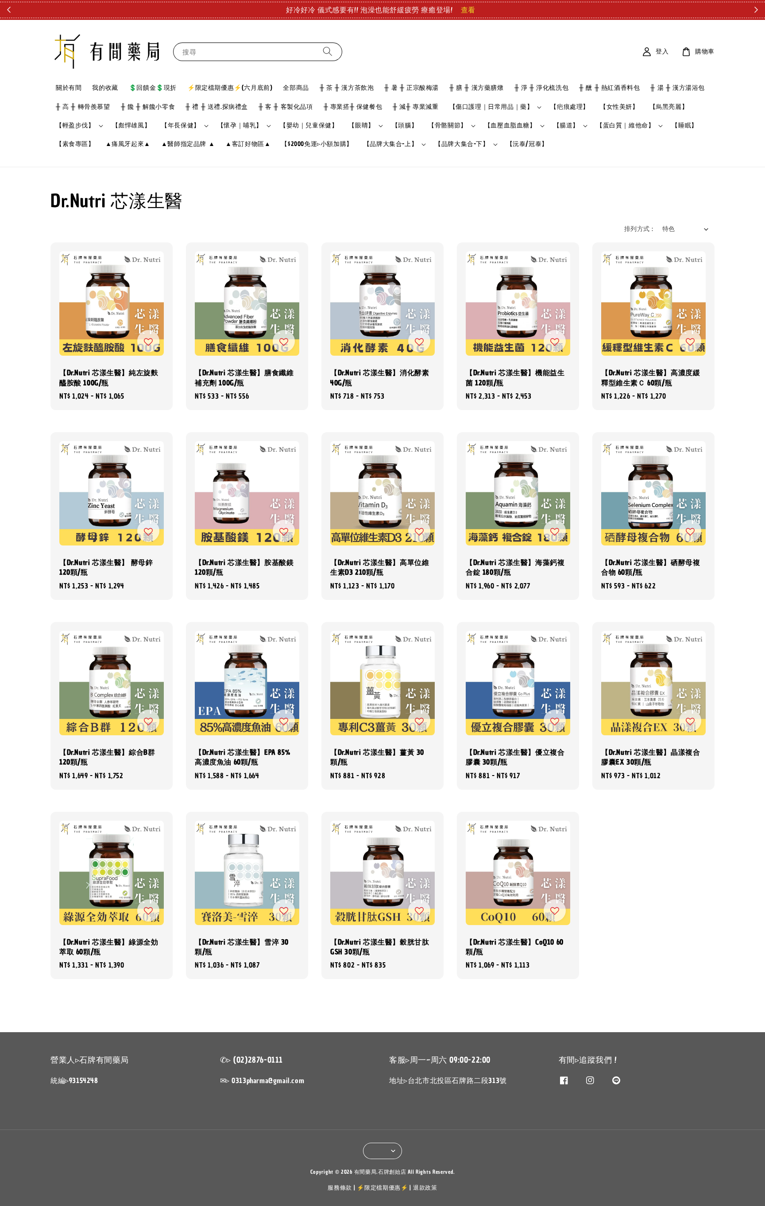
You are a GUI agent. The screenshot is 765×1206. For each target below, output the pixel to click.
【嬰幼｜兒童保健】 (309, 125)
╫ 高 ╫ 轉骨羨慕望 (83, 107)
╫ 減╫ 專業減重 (415, 107)
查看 (468, 10)
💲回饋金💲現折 (153, 88)
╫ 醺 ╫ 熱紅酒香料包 (609, 88)
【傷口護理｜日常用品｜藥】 (491, 107)
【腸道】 (566, 126)
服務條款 (340, 1187)
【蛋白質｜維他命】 (625, 126)
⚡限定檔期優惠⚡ (382, 1187)
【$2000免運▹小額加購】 (316, 144)
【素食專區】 (75, 144)
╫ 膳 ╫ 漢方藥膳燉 (476, 88)
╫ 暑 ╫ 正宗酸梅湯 (411, 88)
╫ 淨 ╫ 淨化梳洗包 (541, 88)
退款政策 (425, 1187)
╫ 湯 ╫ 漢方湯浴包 (677, 88)
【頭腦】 (404, 125)
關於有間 (68, 88)
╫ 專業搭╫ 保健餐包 (353, 107)
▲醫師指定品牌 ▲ (188, 144)
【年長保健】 (180, 126)
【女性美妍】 (619, 107)
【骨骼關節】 (447, 126)
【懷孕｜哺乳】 (240, 126)
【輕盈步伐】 (75, 126)
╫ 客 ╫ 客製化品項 (286, 107)
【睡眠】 (684, 125)
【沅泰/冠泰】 (527, 144)
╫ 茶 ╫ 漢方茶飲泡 (347, 88)
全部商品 (296, 88)
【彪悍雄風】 (131, 125)
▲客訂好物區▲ (247, 144)
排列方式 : (638, 229)
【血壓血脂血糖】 (510, 126)
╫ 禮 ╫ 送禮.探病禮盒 (216, 107)
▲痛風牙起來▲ (128, 144)
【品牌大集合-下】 (462, 144)
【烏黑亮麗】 (668, 107)
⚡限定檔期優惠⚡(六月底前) (229, 88)
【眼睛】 (361, 126)
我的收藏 (105, 88)
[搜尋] (327, 51)
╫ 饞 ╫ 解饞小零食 (148, 107)
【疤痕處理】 (569, 107)
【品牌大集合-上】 (390, 144)
